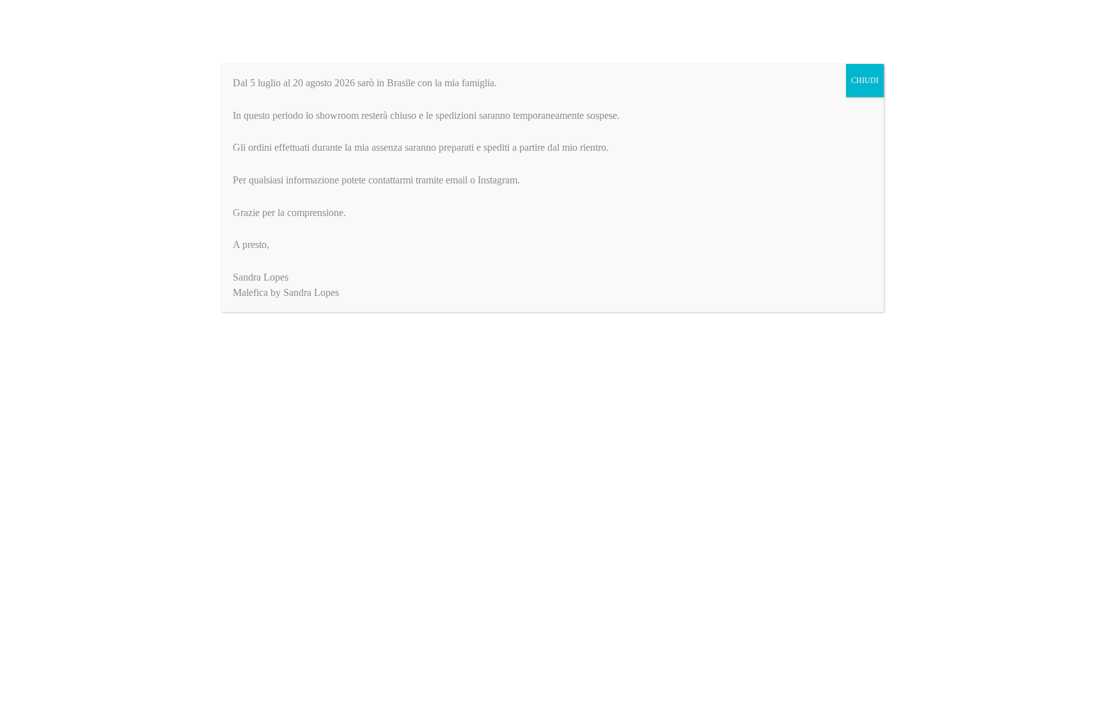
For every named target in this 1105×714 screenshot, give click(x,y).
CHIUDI (865, 80)
